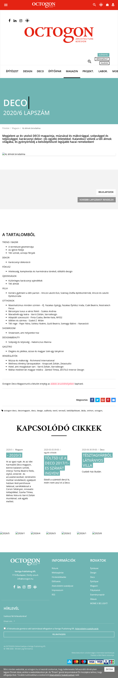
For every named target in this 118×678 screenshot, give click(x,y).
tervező (62, 410)
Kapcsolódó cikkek (59, 429)
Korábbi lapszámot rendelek (97, 199)
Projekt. (88, 71)
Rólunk (55, 568)
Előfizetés (103, 55)
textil (55, 410)
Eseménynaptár (97, 594)
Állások (104, 63)
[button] (89, 61)
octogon (98, 410)
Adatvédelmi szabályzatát (86, 628)
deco (33, 410)
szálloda (47, 410)
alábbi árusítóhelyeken (62, 383)
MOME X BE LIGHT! (99, 603)
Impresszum (57, 590)
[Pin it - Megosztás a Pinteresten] (108, 400)
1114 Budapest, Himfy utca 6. (25, 575)
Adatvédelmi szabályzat (62, 585)
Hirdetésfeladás (59, 577)
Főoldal (5, 128)
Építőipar (54, 71)
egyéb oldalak (50, 452)
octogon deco (10, 410)
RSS (53, 594)
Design (27, 71)
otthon (90, 410)
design (40, 410)
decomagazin (24, 410)
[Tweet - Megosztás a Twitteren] (97, 400)
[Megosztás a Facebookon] (92, 400)
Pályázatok (95, 590)
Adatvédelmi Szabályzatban (62, 675)
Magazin (72, 71)
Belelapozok (106, 192)
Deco (40, 71)
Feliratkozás (59, 634)
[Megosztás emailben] (113, 400)
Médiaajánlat (102, 59)
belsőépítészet (73, 410)
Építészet (12, 71)
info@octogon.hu (25, 578)
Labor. (103, 71)
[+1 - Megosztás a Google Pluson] (103, 400)
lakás (83, 410)
